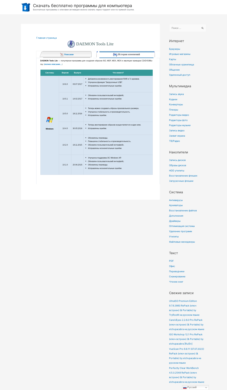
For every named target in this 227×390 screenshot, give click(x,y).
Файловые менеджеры (182, 241)
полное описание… (53, 64)
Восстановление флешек (183, 175)
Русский (192, 387)
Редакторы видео (179, 114)
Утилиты (174, 236)
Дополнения (176, 215)
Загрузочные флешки (181, 180)
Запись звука (176, 94)
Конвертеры (176, 104)
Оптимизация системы (182, 226)
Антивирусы (176, 200)
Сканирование (177, 276)
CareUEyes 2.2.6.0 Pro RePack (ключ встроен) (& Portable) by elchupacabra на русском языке (186, 324)
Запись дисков (177, 160)
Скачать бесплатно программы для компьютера (82, 5)
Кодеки (173, 99)
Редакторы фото (178, 120)
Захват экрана (177, 135)
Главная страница (46, 37)
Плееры (173, 109)
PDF (171, 260)
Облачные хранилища (181, 64)
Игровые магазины (179, 54)
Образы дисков (177, 165)
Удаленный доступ (179, 74)
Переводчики (176, 271)
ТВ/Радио (174, 141)
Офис (172, 266)
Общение (174, 69)
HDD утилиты (176, 170)
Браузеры (174, 48)
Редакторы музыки (180, 125)
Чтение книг (176, 281)
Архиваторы (176, 205)
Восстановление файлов (183, 210)
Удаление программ (180, 231)
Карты (172, 59)
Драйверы (175, 221)
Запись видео (177, 130)
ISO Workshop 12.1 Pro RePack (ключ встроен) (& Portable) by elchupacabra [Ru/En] (186, 339)
